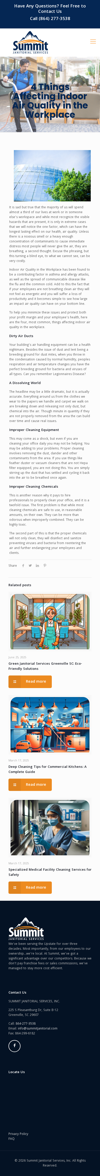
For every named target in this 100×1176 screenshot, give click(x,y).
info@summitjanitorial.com (37, 1029)
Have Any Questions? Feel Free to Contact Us (50, 9)
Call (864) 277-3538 (50, 19)
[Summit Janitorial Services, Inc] (30, 42)
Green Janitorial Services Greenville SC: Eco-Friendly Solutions (45, 666)
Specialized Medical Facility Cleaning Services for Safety (50, 872)
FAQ (11, 1139)
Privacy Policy (18, 1134)
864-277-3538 (26, 1024)
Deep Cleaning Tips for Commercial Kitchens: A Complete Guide (47, 769)
